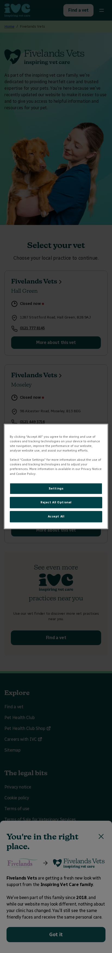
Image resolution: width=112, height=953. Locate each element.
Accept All (56, 517)
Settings (56, 488)
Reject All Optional (56, 502)
